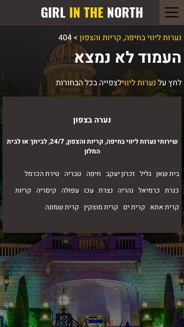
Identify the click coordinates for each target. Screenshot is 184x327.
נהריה (125, 190)
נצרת (106, 190)
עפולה (70, 190)
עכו (89, 190)
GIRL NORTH (92, 12)
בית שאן (167, 174)
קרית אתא (164, 207)
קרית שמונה (62, 207)
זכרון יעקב (120, 174)
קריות (23, 190)
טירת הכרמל (42, 174)
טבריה (72, 174)
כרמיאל (149, 190)
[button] (171, 12)
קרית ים (134, 207)
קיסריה (46, 190)
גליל (145, 174)
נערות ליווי (139, 83)
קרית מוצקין (101, 207)
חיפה (93, 174)
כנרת (172, 190)
